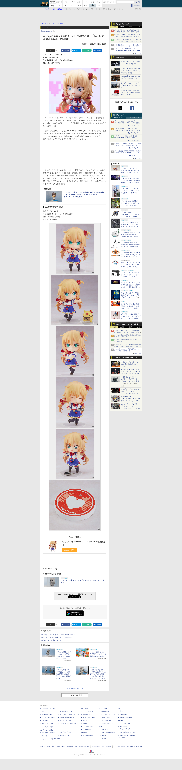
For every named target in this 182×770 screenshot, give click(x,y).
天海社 (122, 711)
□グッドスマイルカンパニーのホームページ (58, 635)
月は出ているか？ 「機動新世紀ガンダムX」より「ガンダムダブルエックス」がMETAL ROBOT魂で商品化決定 (130, 297)
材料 (115, 9)
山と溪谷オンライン (88, 726)
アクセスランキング (122, 24)
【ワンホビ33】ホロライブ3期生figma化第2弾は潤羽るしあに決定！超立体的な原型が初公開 (63, 674)
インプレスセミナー (65, 720)
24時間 (122, 27)
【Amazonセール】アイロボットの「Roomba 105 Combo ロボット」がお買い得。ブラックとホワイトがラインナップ (130, 237)
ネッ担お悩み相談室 (47, 727)
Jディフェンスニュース (108, 714)
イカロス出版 (103, 708)
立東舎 (85, 720)
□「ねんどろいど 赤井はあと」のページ (56, 637)
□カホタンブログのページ (51, 640)
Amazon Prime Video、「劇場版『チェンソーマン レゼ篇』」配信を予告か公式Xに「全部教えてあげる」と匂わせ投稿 (127, 350)
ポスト (52, 50)
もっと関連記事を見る (73, 688)
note (88, 50)
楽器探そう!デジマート (89, 714)
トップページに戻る (74, 695)
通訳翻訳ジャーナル (107, 717)
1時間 (114, 27)
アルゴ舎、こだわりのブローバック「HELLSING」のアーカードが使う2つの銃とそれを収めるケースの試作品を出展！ (130, 393)
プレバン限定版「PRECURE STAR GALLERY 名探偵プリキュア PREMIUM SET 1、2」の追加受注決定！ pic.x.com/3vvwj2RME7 (127, 152)
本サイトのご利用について (47, 746)
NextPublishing (64, 735)
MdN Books (105, 729)
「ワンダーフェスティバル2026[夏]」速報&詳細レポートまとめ (130, 364)
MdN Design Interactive (108, 732)
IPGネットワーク (123, 726)
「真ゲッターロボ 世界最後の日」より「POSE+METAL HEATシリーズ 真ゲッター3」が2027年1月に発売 (127, 50)
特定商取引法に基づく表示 (134, 746)
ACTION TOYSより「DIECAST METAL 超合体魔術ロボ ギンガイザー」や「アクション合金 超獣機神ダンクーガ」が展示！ (130, 401)
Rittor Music (84, 708)
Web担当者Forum (47, 714)
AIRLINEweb (105, 711)
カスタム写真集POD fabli (127, 732)
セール (121, 9)
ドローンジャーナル (47, 723)
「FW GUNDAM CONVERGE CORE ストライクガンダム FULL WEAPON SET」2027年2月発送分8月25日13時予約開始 (130, 216)
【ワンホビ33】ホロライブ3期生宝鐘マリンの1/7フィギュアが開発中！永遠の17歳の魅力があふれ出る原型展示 (98, 674)
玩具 (104, 9)
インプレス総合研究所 (48, 717)
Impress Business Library (67, 717)
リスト (58, 50)
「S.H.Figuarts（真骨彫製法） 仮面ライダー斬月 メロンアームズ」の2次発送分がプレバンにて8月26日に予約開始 (130, 205)
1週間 (130, 27)
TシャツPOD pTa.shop (127, 729)
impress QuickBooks (126, 717)
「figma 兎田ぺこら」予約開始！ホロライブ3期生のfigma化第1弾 (98, 654)
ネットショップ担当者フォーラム (69, 714)
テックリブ (102, 736)
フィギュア (77, 9)
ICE (119, 708)
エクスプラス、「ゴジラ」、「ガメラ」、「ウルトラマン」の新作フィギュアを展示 (130, 406)
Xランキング (120, 115)
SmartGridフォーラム (66, 711)
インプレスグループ (119, 746)
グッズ (98, 9)
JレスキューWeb (106, 720)
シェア (67, 50)
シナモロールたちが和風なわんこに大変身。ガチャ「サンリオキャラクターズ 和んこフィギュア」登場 (127, 41)
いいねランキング (134, 118)
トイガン (85, 9)
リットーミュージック (89, 711)
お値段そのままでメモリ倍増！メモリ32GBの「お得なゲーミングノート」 (130, 93)
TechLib (104, 738)
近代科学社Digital (88, 735)
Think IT (44, 711)
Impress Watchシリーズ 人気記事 (127, 324)
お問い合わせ (61, 746)
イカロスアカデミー (107, 723)
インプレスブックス (65, 732)
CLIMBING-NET (87, 729)
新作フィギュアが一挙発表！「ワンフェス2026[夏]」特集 (128, 358)
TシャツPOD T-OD (89, 717)
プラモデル (68, 9)
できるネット (46, 736)
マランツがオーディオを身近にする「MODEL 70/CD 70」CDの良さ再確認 (130, 71)
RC (92, 9)
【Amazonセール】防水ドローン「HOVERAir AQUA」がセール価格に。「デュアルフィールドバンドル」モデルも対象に (130, 257)
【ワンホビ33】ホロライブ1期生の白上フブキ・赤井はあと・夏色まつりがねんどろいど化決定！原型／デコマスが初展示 (84, 194)
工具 (109, 9)
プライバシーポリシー (98, 746)
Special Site (120, 57)
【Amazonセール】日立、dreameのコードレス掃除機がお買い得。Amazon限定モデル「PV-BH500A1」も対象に (130, 247)
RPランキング (118, 118)
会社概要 (108, 746)
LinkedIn (99, 50)
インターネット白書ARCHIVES (51, 739)
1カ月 (138, 27)
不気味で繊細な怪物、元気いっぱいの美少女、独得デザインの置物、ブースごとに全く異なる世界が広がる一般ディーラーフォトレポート (130, 374)
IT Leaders (45, 720)
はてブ (77, 50)
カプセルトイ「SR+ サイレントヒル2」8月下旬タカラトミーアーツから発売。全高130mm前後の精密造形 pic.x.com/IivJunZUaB (127, 145)
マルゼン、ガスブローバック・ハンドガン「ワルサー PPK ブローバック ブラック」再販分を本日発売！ (127, 45)
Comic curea (123, 714)
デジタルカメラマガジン (49, 732)
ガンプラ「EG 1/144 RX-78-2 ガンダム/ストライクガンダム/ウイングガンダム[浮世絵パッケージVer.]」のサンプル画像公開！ (131, 318)
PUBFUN (120, 720)
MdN (100, 727)
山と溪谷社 (84, 723)
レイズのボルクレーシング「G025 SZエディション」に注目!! (130, 85)
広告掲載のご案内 (72, 746)
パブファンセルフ (125, 723)
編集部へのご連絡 (84, 746)
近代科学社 (84, 732)
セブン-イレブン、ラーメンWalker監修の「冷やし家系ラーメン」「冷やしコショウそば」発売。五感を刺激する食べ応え (127, 346)
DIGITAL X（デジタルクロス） (68, 723)
